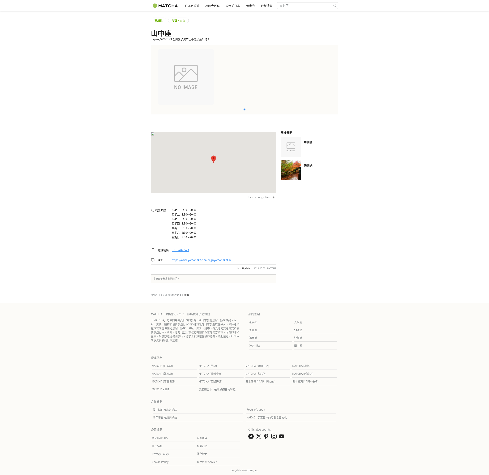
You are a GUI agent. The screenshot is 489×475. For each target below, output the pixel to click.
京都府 (253, 330)
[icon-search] (335, 5)
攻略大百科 (212, 6)
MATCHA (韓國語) (162, 373)
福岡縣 (253, 338)
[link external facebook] (251, 437)
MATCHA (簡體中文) (210, 373)
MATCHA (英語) (208, 366)
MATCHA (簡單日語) (164, 381)
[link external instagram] (274, 437)
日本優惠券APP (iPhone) (260, 381)
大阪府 (298, 322)
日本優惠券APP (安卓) (305, 381)
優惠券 (250, 6)
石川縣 (159, 20)
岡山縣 (298, 345)
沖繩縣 (298, 338)
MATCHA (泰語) (301, 366)
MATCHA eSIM (160, 389)
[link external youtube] (282, 437)
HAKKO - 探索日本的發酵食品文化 (266, 417)
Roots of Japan (255, 409)
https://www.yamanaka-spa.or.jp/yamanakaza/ (201, 260)
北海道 (298, 330)
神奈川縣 (254, 345)
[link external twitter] (259, 437)
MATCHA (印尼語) (255, 373)
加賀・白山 (178, 20)
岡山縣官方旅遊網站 (165, 409)
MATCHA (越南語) (302, 373)
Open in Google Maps (259, 197)
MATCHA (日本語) (162, 366)
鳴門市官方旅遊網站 (165, 417)
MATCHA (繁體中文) (257, 366)
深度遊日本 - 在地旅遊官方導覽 (217, 389)
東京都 (253, 322)
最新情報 (266, 6)
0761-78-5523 (180, 250)
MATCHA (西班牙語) (210, 381)
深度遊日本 (233, 6)
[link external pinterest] (267, 437)
